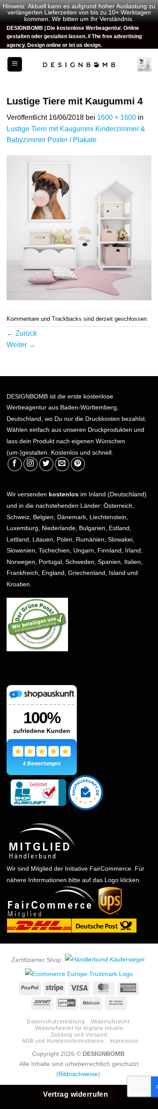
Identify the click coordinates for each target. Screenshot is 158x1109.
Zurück (22, 332)
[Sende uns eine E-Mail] (62, 464)
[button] (14, 64)
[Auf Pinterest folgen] (78, 464)
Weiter (21, 343)
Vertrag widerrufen (75, 1093)
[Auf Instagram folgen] (30, 464)
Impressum (124, 1040)
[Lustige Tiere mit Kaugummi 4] (79, 227)
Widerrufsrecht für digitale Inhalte (79, 1027)
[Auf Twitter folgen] (46, 464)
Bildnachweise (78, 1073)
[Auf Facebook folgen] (14, 464)
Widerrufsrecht (110, 1020)
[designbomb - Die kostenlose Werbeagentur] (79, 64)
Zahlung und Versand (79, 1034)
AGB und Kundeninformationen (63, 1040)
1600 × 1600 (116, 116)
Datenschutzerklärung (56, 1020)
